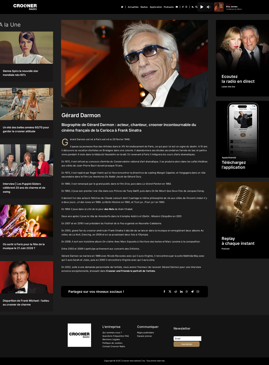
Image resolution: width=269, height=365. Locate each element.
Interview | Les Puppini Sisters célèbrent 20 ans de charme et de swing (24, 187)
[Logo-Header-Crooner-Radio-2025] (25, 5)
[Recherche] (196, 7)
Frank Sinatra (115, 230)
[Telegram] (192, 291)
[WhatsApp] (186, 291)
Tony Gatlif (133, 190)
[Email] (198, 291)
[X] (170, 291)
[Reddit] (175, 291)
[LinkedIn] (181, 291)
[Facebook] (164, 291)
